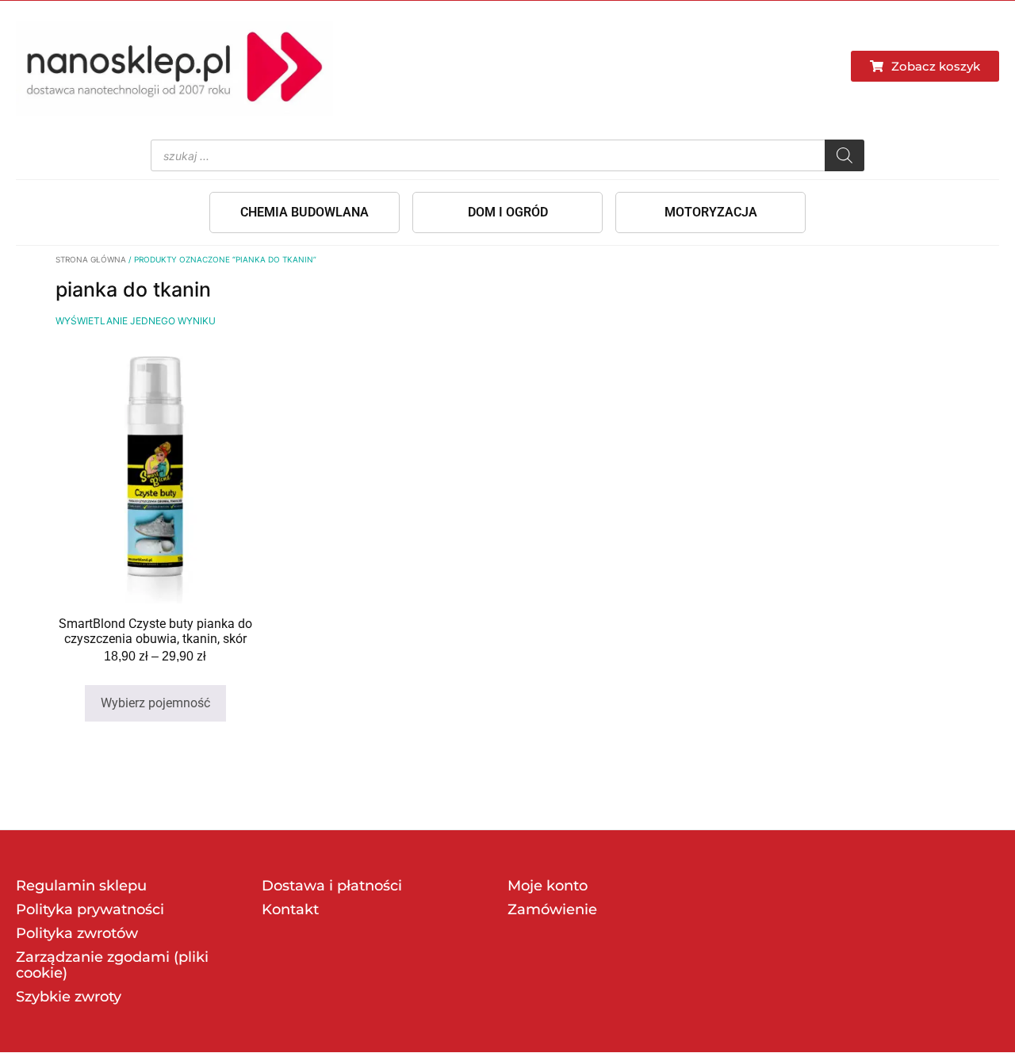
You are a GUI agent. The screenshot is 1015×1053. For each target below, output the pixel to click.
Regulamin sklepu (81, 886)
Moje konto (548, 886)
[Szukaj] (844, 155)
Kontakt (290, 909)
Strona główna (91, 259)
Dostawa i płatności (332, 886)
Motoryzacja (711, 212)
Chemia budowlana (304, 212)
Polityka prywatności (90, 909)
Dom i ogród (508, 212)
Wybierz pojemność (155, 702)
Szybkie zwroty (68, 997)
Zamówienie (552, 909)
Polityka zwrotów (77, 933)
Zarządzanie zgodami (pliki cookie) (112, 965)
